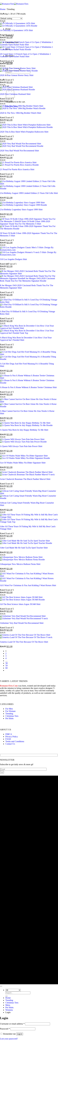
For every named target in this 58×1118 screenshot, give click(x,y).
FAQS (8, 739)
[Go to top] (1, 986)
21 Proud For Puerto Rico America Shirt (17, 169)
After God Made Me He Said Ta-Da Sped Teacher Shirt (24, 548)
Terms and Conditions (14, 741)
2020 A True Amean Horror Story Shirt (16, 75)
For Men (9, 709)
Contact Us (10, 744)
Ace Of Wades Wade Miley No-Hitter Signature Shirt (22, 463)
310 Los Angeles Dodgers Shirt (13, 259)
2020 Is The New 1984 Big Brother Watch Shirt (20, 113)
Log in (19, 1034)
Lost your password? (9, 1039)
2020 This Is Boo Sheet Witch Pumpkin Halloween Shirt (24, 132)
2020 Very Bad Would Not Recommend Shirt (19, 150)
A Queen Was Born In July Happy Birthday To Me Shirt (24, 430)
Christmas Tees (11, 716)
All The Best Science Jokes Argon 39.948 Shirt (20, 604)
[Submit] (6, 996)
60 (6, 668)
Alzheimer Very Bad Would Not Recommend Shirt (21, 623)
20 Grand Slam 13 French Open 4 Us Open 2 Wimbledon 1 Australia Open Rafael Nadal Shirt (25, 55)
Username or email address (12, 1024)
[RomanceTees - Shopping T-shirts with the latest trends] (14, 4)
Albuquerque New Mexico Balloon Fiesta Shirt (20, 564)
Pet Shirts (9, 718)
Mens (7, 1005)
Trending (9, 713)
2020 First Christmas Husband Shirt (15, 94)
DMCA (8, 734)
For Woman (10, 711)
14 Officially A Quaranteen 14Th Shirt (16, 30)
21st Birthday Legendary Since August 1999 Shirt (21, 209)
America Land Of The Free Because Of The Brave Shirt (24, 642)
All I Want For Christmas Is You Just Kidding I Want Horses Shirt (28, 585)
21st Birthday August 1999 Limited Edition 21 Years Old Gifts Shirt (29, 193)
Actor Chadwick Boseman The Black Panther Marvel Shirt (25, 479)
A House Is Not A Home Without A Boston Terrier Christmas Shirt (28, 387)
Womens (9, 1010)
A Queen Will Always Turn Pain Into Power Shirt (21, 446)
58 (6, 663)
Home (8, 29)
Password (5, 1029)
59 (6, 665)
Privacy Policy (11, 736)
